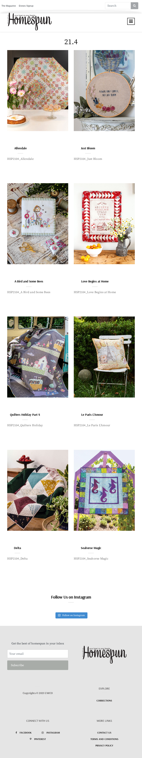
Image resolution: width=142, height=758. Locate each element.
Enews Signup (26, 6)
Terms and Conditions (104, 739)
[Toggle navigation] (131, 21)
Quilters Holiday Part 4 (25, 414)
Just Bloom (88, 148)
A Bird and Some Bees (28, 281)
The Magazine (8, 6)
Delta (17, 548)
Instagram (53, 732)
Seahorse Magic (91, 548)
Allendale (20, 148)
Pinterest (40, 739)
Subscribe (17, 665)
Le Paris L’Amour (92, 414)
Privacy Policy (104, 745)
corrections (104, 700)
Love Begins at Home (95, 281)
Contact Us (104, 732)
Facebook (26, 732)
